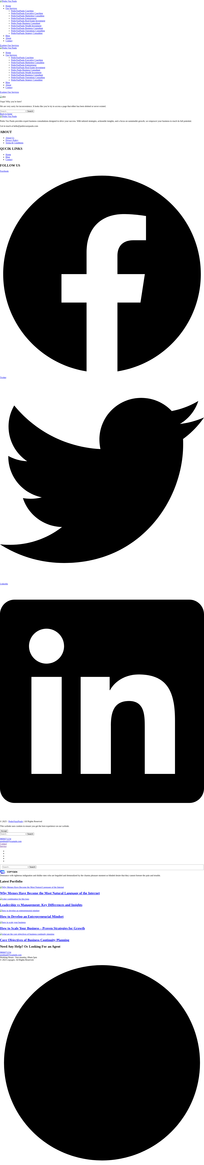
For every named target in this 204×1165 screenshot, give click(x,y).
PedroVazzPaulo (15, 821)
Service (3, 846)
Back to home (6, 114)
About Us (10, 138)
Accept (4, 831)
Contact (9, 159)
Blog (8, 157)
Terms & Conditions (14, 143)
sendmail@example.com (11, 841)
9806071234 (5, 839)
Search (30, 111)
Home (8, 154)
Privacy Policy (12, 140)
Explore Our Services (9, 45)
